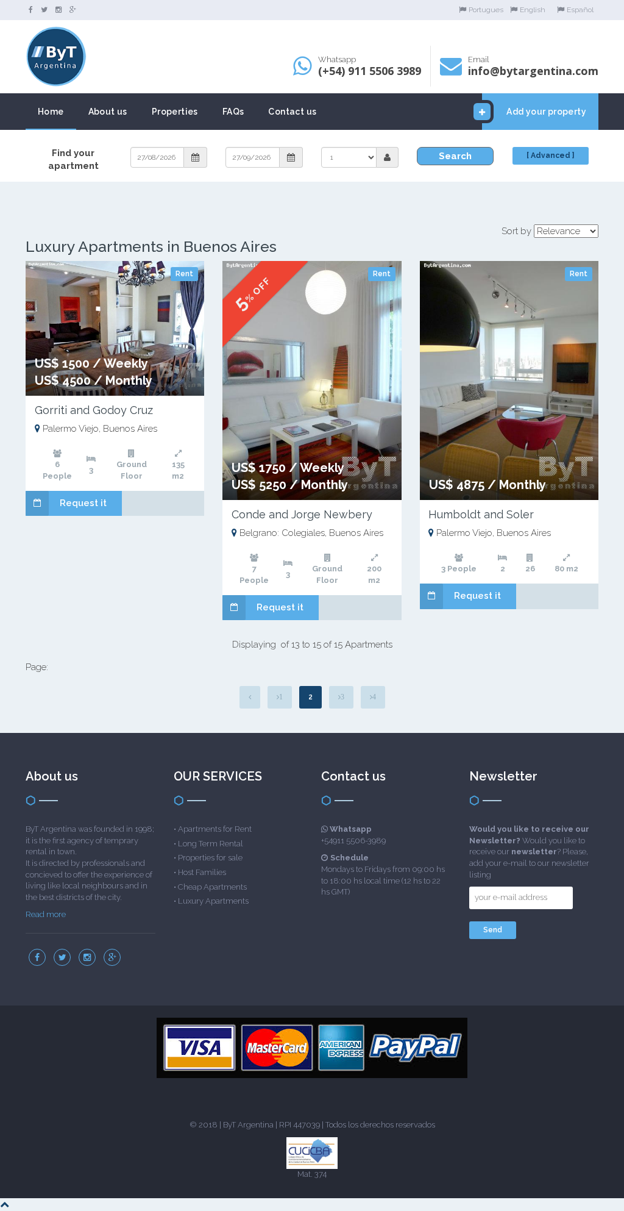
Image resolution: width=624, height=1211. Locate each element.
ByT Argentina (248, 1124)
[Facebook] (31, 9)
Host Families (202, 872)
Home (51, 111)
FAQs (233, 111)
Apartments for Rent (215, 829)
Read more (46, 914)
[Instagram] (58, 9)
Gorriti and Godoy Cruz (94, 410)
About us (107, 111)
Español (580, 9)
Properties (175, 111)
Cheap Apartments (212, 886)
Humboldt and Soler (481, 514)
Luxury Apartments (213, 901)
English (532, 9)
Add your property (546, 111)
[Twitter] (44, 9)
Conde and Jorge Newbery (302, 514)
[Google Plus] (72, 9)
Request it (83, 503)
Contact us (292, 111)
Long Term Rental (210, 843)
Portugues (486, 9)
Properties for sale (210, 857)
